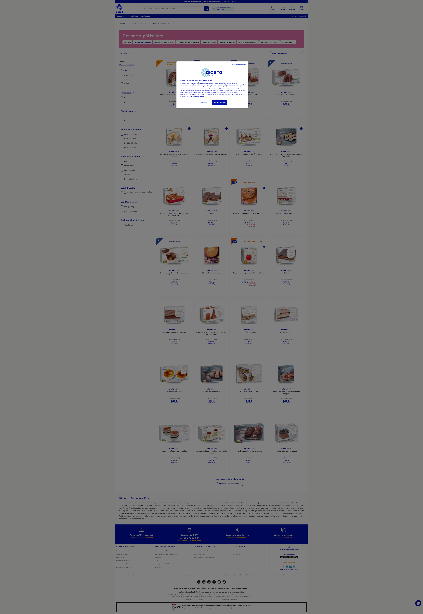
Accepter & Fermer (220, 102)
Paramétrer (204, 102)
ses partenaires (204, 83)
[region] (212, 84)
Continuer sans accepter (239, 64)
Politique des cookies (197, 96)
